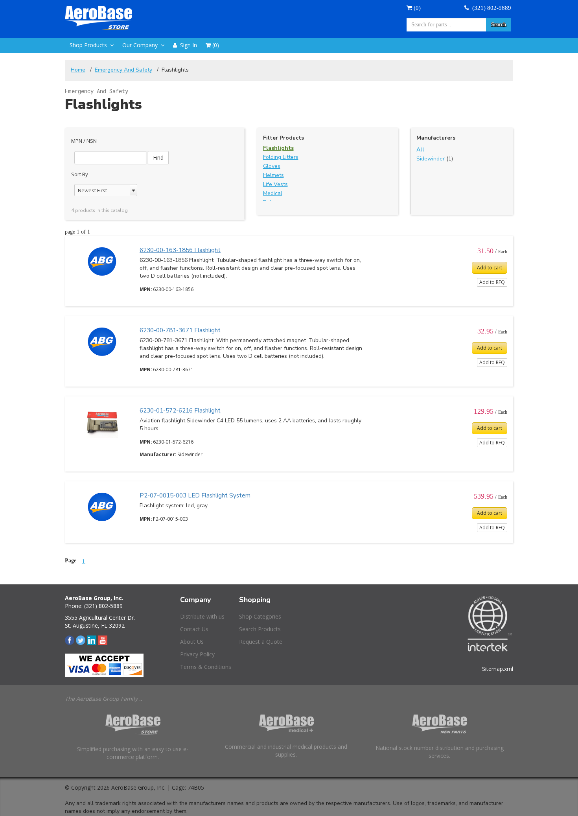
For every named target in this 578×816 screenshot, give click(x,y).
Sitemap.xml (497, 668)
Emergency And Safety (123, 70)
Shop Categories (260, 616)
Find (158, 157)
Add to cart (489, 267)
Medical (272, 193)
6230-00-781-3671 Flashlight (180, 330)
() (416, 8)
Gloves (271, 166)
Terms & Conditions (205, 666)
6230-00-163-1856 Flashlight (180, 250)
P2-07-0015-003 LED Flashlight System (195, 495)
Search (498, 25)
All (420, 149)
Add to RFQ (492, 282)
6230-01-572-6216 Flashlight (180, 410)
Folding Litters (280, 157)
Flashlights (278, 148)
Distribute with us (202, 616)
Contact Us (194, 629)
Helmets (273, 175)
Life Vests (275, 184)
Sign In (187, 45)
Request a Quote (260, 641)
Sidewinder (430, 158)
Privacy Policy (197, 654)
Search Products (260, 629)
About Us (192, 641)
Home (78, 70)
